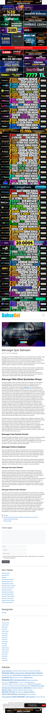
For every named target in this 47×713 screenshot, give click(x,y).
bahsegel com (7, 677)
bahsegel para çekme (37, 685)
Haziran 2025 (5, 631)
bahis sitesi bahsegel (17, 670)
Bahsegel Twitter (7, 690)
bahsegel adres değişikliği (34, 670)
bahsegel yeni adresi (28, 689)
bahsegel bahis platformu (34, 673)
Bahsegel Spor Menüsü (7, 602)
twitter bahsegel (30, 696)
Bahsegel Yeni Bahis (7, 589)
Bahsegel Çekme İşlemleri (8, 600)
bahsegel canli (27, 675)
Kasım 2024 (5, 641)
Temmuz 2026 (5, 622)
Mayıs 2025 (5, 633)
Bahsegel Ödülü (7, 520)
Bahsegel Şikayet (29, 692)
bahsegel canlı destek (37, 675)
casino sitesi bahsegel (9, 694)
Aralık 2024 (4, 639)
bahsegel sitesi (6, 687)
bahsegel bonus (17, 675)
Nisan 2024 (5, 656)
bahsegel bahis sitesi (7, 675)
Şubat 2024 (5, 660)
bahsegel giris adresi (18, 677)
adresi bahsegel (6, 670)
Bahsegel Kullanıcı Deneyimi (8, 585)
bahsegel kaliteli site (5, 682)
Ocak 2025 (4, 637)
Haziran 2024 (5, 652)
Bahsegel (5, 515)
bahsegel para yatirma (25, 685)
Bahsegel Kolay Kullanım (8, 592)
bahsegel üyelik (20, 692)
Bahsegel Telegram (17, 687)
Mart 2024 (4, 658)
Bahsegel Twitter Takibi (7, 598)
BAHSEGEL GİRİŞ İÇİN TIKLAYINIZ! (23, 47)
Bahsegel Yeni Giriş (8, 692)
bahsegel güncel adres (32, 680)
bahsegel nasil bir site (14, 685)
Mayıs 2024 (5, 654)
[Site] (23, 80)
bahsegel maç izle (30, 682)
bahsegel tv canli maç (37, 687)
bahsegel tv (28, 688)
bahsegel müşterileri (5, 685)
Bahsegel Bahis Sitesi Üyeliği (10, 519)
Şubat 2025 (5, 635)
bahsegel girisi (28, 677)
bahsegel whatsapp (17, 689)
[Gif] (23, 131)
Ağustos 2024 (5, 647)
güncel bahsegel (7, 696)
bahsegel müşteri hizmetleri (34, 684)
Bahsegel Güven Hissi (7, 581)
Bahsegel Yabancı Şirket (8, 587)
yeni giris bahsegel (40, 696)
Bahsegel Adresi (6, 573)
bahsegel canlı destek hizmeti (10, 517)
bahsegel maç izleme (7, 684)
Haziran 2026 (5, 624)
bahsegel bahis (19, 673)
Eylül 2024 (4, 645)
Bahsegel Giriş (5, 575)
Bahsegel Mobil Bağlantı (8, 594)
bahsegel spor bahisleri (24, 517)
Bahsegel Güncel (20, 680)
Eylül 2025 (4, 629)
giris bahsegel (22, 694)
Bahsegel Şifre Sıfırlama (8, 583)
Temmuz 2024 (5, 649)
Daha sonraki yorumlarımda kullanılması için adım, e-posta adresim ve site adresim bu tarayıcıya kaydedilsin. (23, 557)
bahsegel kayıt (13, 682)
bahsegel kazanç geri (21, 682)
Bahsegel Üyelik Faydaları (8, 596)
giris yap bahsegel (31, 694)
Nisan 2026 (5, 627)
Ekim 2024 (4, 643)
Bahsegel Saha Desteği (7, 579)
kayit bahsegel (34, 517)
